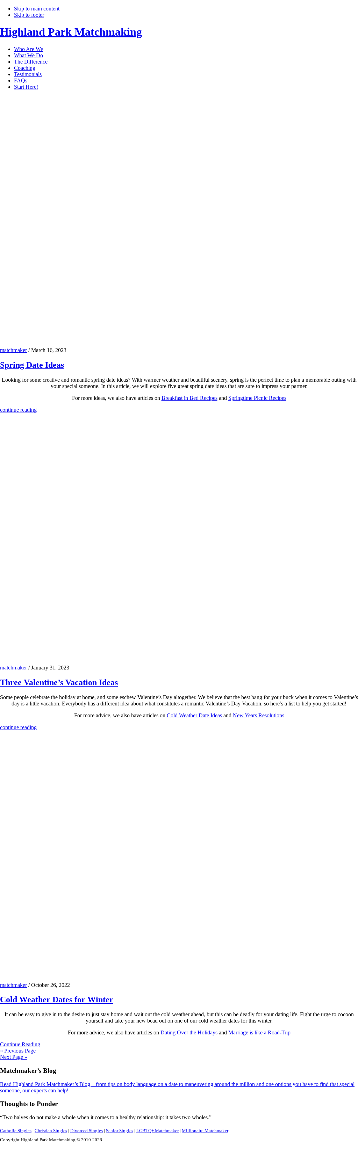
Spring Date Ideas (32, 364)
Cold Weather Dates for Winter (56, 999)
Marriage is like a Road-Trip (259, 1032)
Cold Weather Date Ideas (194, 715)
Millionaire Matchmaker (205, 1130)
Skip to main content (36, 9)
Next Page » (13, 1057)
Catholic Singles (15, 1130)
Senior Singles (119, 1130)
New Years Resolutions (258, 715)
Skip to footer (29, 15)
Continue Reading (20, 1044)
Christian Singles (51, 1130)
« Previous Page (18, 1051)
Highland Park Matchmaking (71, 31)
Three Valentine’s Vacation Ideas (59, 682)
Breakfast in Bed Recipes (189, 398)
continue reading (18, 410)
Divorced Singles (86, 1130)
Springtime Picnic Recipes (257, 398)
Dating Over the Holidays (188, 1032)
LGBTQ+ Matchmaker (157, 1130)
